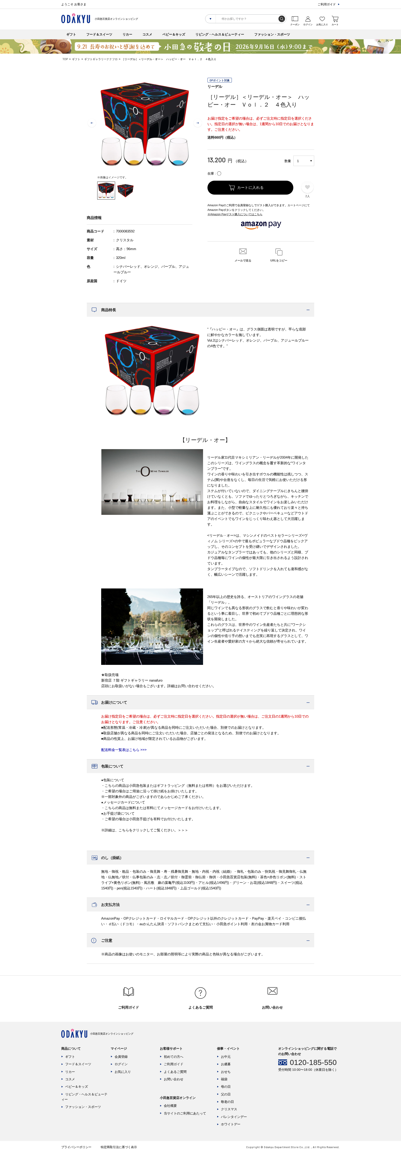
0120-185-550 (313, 1062)
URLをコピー (278, 260)
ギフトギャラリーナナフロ (101, 59)
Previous (92, 123)
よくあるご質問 (175, 1072)
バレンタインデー (234, 1117)
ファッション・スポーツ (272, 34)
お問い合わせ (173, 1079)
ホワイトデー (230, 1124)
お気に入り (123, 1072)
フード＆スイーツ (99, 34)
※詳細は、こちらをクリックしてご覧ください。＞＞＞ (144, 830)
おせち (226, 1072)
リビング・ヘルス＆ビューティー (219, 34)
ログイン (121, 1064)
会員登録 (121, 1056)
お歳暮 (226, 1064)
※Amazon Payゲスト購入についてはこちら (234, 214)
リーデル (214, 86)
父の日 (226, 1094)
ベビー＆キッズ (173, 34)
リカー (127, 34)
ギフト (71, 34)
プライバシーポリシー (76, 1147)
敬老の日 (227, 1102)
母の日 (226, 1086)
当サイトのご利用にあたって (185, 1113)
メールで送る (243, 260)
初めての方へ (173, 1056)
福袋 (224, 1079)
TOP (65, 59)
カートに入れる (250, 187)
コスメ (147, 34)
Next (197, 123)
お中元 (226, 1056)
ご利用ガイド (327, 4)
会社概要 (170, 1105)
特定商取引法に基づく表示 (119, 1147)
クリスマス (229, 1109)
